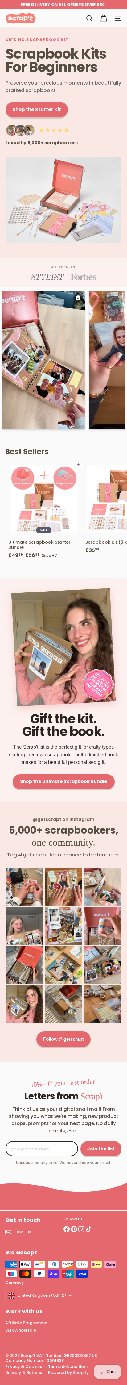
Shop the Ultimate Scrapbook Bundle (63, 781)
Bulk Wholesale (20, 1330)
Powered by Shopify (68, 1372)
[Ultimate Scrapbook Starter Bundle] (43, 513)
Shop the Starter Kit (36, 109)
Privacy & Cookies (23, 1367)
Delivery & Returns (23, 1372)
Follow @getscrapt (63, 1039)
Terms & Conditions (68, 1367)
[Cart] (103, 18)
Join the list (101, 1149)
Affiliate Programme (26, 1323)
